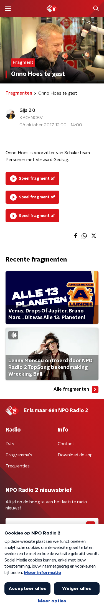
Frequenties (18, 466)
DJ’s (10, 444)
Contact (66, 444)
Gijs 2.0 (27, 110)
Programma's (19, 455)
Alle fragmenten (71, 389)
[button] (8, 8)
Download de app (75, 455)
